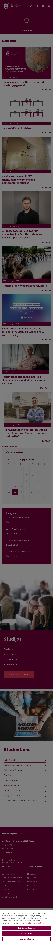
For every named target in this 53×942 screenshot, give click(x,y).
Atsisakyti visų (26, 933)
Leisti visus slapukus (26, 928)
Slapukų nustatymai (26, 939)
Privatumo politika (36, 923)
